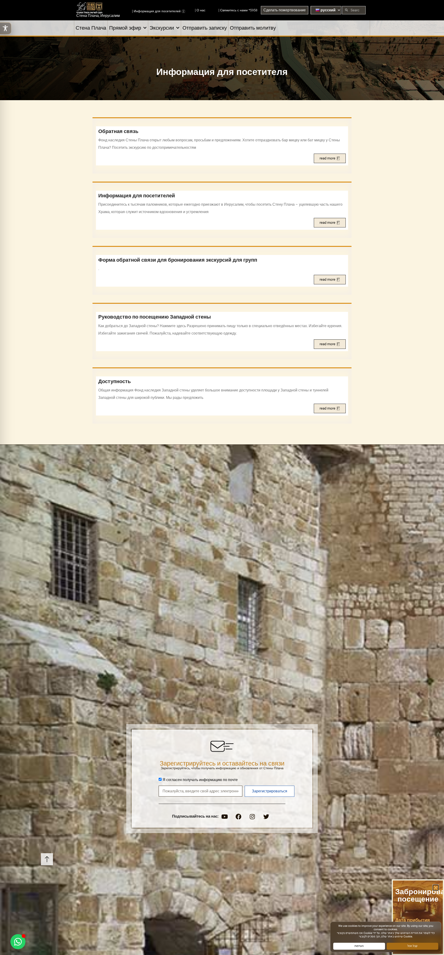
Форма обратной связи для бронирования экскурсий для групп (177, 260)
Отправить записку (204, 28)
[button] (435, 887)
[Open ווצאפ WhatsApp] (17, 941)
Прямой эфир (125, 28)
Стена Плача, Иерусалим (98, 16)
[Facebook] (238, 816)
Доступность (114, 381)
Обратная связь (118, 131)
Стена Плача (91, 28)
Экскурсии (162, 28)
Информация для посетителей (136, 195)
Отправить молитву (253, 28)
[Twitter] (266, 816)
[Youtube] (224, 816)
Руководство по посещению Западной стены (154, 317)
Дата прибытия (412, 920)
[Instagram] (252, 816)
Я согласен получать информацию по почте (200, 780)
